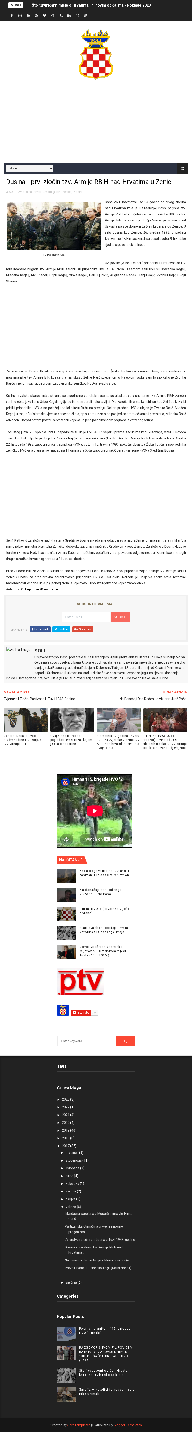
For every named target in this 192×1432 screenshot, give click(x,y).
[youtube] (28, 16)
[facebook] (11, 16)
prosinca (72, 1153)
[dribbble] (52, 16)
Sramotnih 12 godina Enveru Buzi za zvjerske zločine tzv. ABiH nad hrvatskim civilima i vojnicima (118, 741)
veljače (71, 1207)
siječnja (72, 1282)
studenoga (74, 1160)
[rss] (61, 16)
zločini (77, 192)
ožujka (71, 1199)
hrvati (37, 192)
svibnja (71, 1191)
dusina (27, 192)
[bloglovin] (44, 16)
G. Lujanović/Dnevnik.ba (39, 589)
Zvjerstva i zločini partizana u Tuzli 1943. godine (100, 1239)
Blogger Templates (128, 1425)
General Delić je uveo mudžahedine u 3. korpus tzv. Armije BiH (23, 740)
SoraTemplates (78, 1425)
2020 (66, 1123)
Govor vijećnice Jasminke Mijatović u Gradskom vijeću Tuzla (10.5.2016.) (103, 951)
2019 (66, 1130)
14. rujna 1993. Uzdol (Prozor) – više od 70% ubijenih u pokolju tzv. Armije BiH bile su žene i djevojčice (165, 741)
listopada (73, 1168)
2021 (66, 1115)
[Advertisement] (96, 123)
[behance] (69, 16)
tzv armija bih (52, 192)
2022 (66, 1107)
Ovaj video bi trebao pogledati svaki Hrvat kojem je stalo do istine (71, 740)
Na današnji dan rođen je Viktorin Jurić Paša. (97, 1260)
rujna (70, 1176)
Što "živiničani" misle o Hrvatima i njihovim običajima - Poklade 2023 (91, 5)
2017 (66, 1146)
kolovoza (73, 1183)
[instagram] (20, 16)
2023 (66, 1099)
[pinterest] (36, 16)
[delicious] (85, 16)
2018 (66, 1138)
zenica (67, 192)
